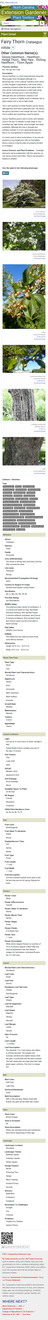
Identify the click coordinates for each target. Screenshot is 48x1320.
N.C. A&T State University (32, 1259)
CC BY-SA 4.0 (41, 337)
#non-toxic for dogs (27, 514)
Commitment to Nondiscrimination (24, 1277)
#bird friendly (7, 508)
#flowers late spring (10, 511)
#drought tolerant (22, 499)
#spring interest (29, 505)
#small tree (31, 493)
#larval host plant (9, 520)
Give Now (26, 1314)
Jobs (20, 1306)
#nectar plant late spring (27, 523)
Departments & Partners (12, 1309)
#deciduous (7, 493)
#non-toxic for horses (10, 514)
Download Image (39, 216)
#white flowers (21, 490)
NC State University (10, 1259)
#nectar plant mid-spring (34, 517)
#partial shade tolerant (11, 526)
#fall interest (25, 526)
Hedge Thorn (10, 59)
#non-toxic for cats (25, 511)
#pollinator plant (37, 526)
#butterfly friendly (33, 508)
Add (6, 173)
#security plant (8, 486)
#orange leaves (29, 496)
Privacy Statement (12, 1280)
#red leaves (18, 496)
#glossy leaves (8, 499)
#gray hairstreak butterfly (25, 520)
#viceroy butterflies (10, 523)
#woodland (21, 529)
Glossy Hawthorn (13, 57)
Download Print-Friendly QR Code (16, 1247)
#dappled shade (19, 493)
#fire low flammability (27, 502)
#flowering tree (8, 490)
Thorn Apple (25, 62)
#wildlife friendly (9, 529)
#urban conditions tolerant (12, 505)
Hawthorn (33, 57)
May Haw (27, 59)
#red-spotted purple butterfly (13, 517)
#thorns (18, 486)
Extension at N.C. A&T (11, 1314)
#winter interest (28, 486)
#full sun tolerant (34, 490)
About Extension (9, 1306)
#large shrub (7, 496)
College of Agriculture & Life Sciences (17, 1311)
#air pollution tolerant (10, 502)
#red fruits (33, 499)
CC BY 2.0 (42, 429)
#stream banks (20, 508)
